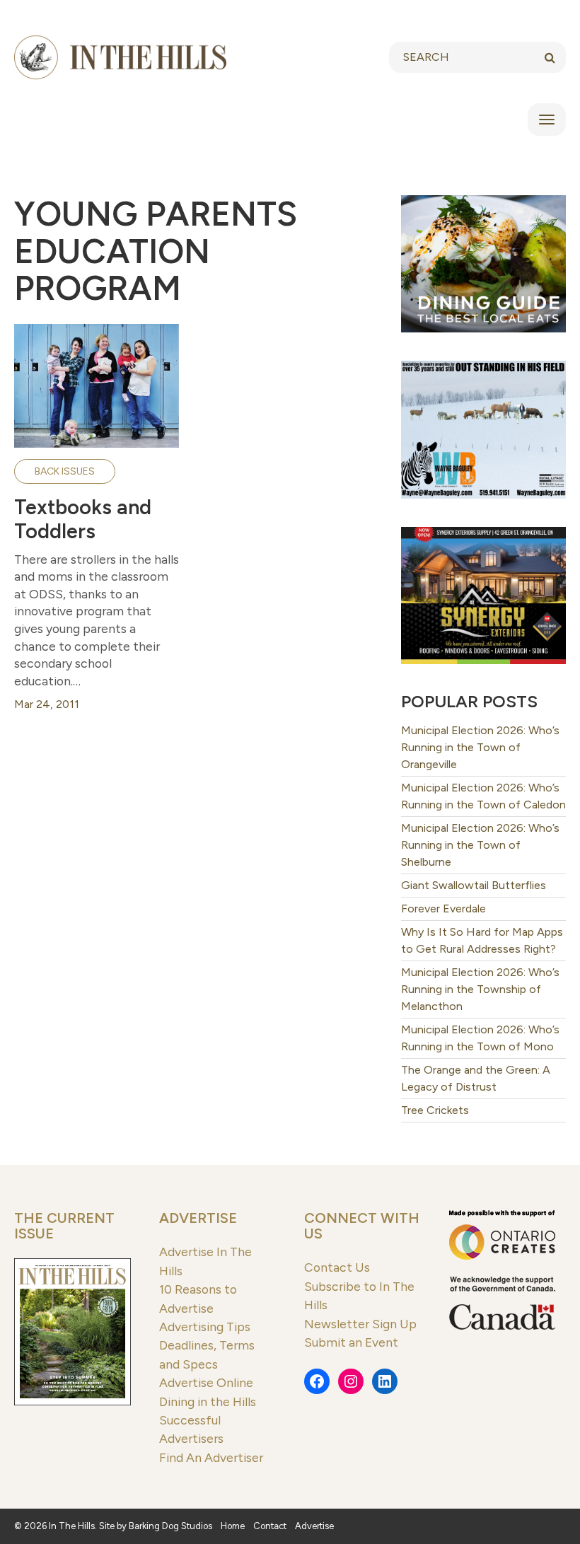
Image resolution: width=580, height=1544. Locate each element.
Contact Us (337, 1267)
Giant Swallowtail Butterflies (473, 885)
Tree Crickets (435, 1110)
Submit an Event (351, 1342)
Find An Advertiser (211, 1457)
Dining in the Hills (207, 1401)
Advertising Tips (204, 1326)
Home (233, 1526)
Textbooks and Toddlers (82, 519)
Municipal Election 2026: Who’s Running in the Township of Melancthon (480, 989)
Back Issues (65, 471)
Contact (269, 1526)
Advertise (198, 1217)
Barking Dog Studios (170, 1526)
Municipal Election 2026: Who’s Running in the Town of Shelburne (480, 845)
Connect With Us (361, 1225)
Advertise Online (206, 1382)
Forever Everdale (443, 908)
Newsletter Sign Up (360, 1323)
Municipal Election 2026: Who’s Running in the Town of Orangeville (480, 747)
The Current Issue (64, 1225)
